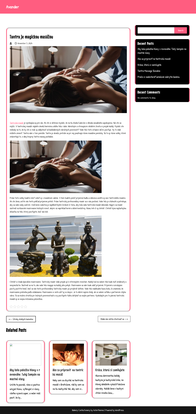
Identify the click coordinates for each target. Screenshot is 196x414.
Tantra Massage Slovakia (149, 71)
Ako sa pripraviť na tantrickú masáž (154, 59)
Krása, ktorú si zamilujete (110, 370)
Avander (12, 7)
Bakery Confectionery (81, 410)
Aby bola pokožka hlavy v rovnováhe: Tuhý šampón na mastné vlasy (25, 374)
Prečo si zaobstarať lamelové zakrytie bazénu (158, 77)
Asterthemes (98, 410)
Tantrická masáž (16, 122)
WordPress (119, 410)
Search (180, 30)
